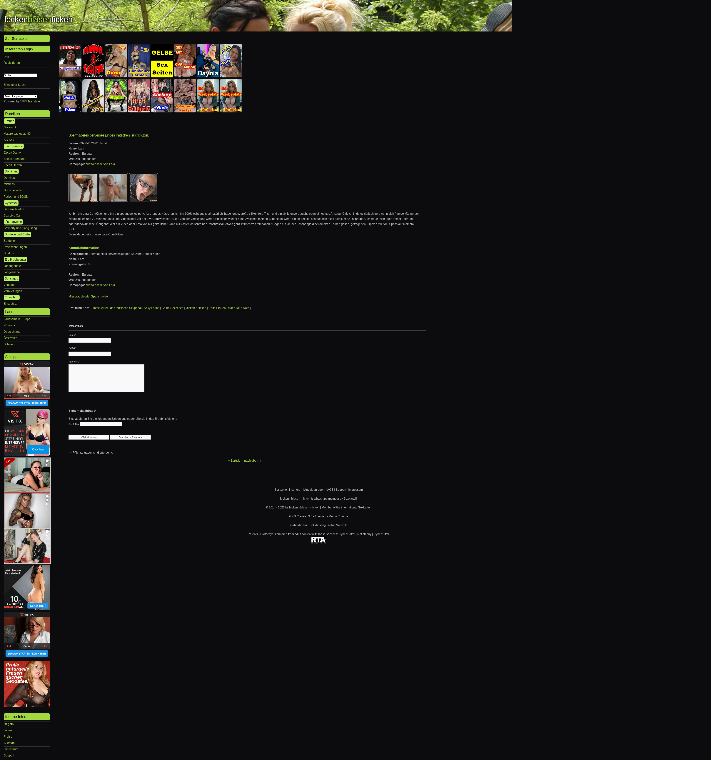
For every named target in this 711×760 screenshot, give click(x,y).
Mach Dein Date (238, 308)
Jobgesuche (12, 272)
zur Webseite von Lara (100, 164)
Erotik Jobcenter (15, 259)
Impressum (11, 749)
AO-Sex (9, 140)
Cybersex (11, 202)
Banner (8, 730)
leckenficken (38, 19)
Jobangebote (12, 265)
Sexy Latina (151, 308)
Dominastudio (13, 190)
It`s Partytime (13, 221)
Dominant (11, 171)
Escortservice (14, 146)
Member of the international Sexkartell (346, 507)
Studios (9, 253)
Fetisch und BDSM (16, 196)
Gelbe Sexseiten (172, 308)
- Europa (9, 325)
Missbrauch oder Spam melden (89, 296)
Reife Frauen (217, 308)
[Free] (27, 491)
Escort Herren (13, 165)
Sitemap (9, 742)
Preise (8, 736)
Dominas (10, 177)
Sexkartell (350, 498)
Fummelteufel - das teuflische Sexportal (116, 308)
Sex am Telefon (14, 209)
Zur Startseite (16, 38)
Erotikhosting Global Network (327, 525)
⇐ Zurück (234, 460)
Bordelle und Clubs (17, 234)
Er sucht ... (12, 297)
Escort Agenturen (15, 158)
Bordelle (9, 240)
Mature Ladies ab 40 (17, 133)
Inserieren (295, 489)
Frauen (9, 121)
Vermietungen (13, 291)
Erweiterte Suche (15, 84)
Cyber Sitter (381, 534)
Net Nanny (364, 534)
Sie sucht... (11, 127)
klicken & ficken (196, 308)
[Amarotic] (27, 706)
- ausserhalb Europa (17, 319)
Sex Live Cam (13, 215)
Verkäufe (9, 284)
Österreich (10, 338)
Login (7, 56)
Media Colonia (338, 516)
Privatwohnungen (15, 247)
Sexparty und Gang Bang (20, 228)
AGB (330, 489)
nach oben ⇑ (252, 460)
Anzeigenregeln (314, 489)
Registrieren (12, 62)
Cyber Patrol (347, 534)
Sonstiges (11, 278)
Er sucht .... (11, 303)
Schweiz (9, 344)
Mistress (9, 184)
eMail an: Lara (76, 325)
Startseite (280, 489)
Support (9, 755)
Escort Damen (13, 152)
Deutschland (12, 331)
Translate (34, 101)
